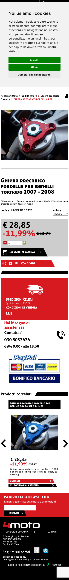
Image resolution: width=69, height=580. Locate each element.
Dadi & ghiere (29, 95)
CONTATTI (52, 532)
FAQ (9, 313)
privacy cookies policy (14, 556)
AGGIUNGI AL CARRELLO (22, 252)
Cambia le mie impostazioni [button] (34, 74)
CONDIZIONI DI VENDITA (21, 307)
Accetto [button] (34, 60)
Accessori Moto (9, 95)
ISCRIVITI (14, 513)
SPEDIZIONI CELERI (19, 299)
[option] (34, 135)
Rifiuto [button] (35, 67)
